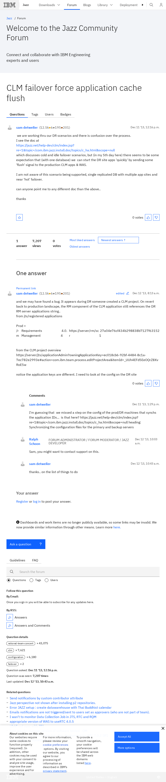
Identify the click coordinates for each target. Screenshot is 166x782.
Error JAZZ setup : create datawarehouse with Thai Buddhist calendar (61, 707)
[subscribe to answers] (9, 617)
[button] (163, 728)
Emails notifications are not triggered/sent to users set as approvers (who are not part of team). (80, 712)
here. (117, 527)
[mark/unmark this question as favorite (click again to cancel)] (19, 217)
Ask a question (20, 544)
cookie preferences (55, 745)
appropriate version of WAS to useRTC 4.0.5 (42, 721)
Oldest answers (80, 246)
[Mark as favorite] (19, 217)
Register (22, 501)
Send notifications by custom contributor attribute (46, 698)
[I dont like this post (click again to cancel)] (156, 217)
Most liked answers (82, 240)
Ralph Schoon (34, 441)
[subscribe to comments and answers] (9, 625)
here (88, 763)
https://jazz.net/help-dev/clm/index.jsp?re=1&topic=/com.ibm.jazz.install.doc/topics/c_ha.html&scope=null (65, 147)
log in (37, 501)
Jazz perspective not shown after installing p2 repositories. (53, 703)
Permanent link (26, 288)
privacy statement (54, 771)
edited (120, 293)
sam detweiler (27, 127)
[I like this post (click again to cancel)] (148, 217)
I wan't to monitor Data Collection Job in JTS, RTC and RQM (53, 717)
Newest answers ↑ (113, 240)
